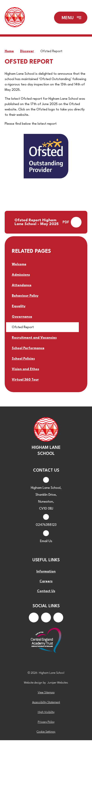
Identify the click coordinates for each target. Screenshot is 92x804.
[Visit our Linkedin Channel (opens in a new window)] (58, 617)
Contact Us (46, 591)
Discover (27, 51)
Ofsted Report (51, 51)
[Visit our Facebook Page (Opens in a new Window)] (34, 617)
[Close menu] (70, 18)
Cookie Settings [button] (46, 731)
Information (46, 571)
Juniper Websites (57, 682)
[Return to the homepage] (15, 17)
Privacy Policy (46, 722)
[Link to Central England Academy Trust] (46, 641)
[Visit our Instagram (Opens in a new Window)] (46, 617)
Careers (46, 581)
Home (9, 51)
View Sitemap (46, 692)
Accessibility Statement (46, 702)
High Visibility (46, 712)
